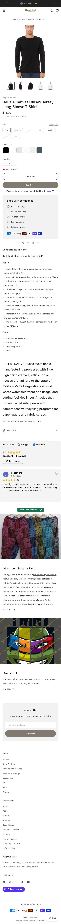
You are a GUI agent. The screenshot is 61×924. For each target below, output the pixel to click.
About (5, 806)
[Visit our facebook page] (4, 882)
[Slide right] (56, 85)
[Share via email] (38, 243)
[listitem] (30, 3)
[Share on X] (28, 243)
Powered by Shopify (30, 917)
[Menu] (4, 10)
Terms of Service (10, 839)
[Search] (52, 10)
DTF (4, 783)
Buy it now (30, 185)
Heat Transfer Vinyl (11, 773)
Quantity (7, 159)
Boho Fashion (9, 764)
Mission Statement (11, 829)
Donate (6, 815)
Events (6, 792)
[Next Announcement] (54, 3)
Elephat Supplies (10, 97)
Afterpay (6, 820)
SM (6, 136)
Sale (5, 787)
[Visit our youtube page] (28, 882)
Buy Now (7, 689)
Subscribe (30, 734)
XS (6, 130)
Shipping (6, 116)
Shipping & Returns (12, 843)
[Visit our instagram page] (10, 882)
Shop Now (8, 610)
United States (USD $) (29, 904)
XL (40, 130)
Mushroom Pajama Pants (44, 574)
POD (4, 811)
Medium (17, 130)
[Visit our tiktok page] (22, 882)
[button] (23, 444)
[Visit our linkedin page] (16, 882)
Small (50, 130)
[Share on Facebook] (22, 243)
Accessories (8, 778)
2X (16, 136)
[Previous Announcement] (7, 3)
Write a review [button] (13, 461)
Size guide (53, 125)
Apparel (6, 759)
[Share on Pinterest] (33, 243)
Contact (6, 834)
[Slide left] (5, 85)
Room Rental (8, 825)
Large (30, 130)
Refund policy (9, 848)
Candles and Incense (12, 769)
